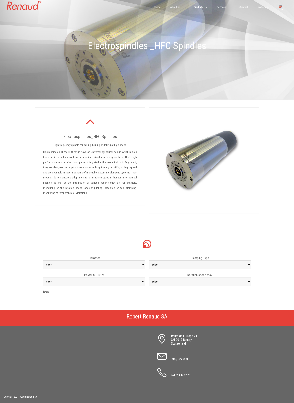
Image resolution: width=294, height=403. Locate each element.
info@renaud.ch (180, 358)
